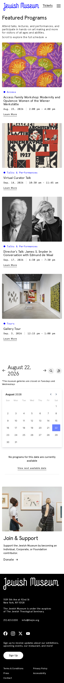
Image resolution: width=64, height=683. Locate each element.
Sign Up (13, 655)
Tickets (48, 5)
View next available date (32, 468)
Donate (10, 559)
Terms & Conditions (13, 669)
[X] (20, 633)
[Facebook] (5, 633)
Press (6, 673)
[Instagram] (13, 633)
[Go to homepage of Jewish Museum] (21, 7)
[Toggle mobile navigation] (59, 6)
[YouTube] (28, 633)
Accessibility (39, 673)
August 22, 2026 (19, 371)
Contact (7, 678)
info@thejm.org (30, 620)
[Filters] (59, 371)
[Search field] (51, 371)
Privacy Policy (40, 669)
